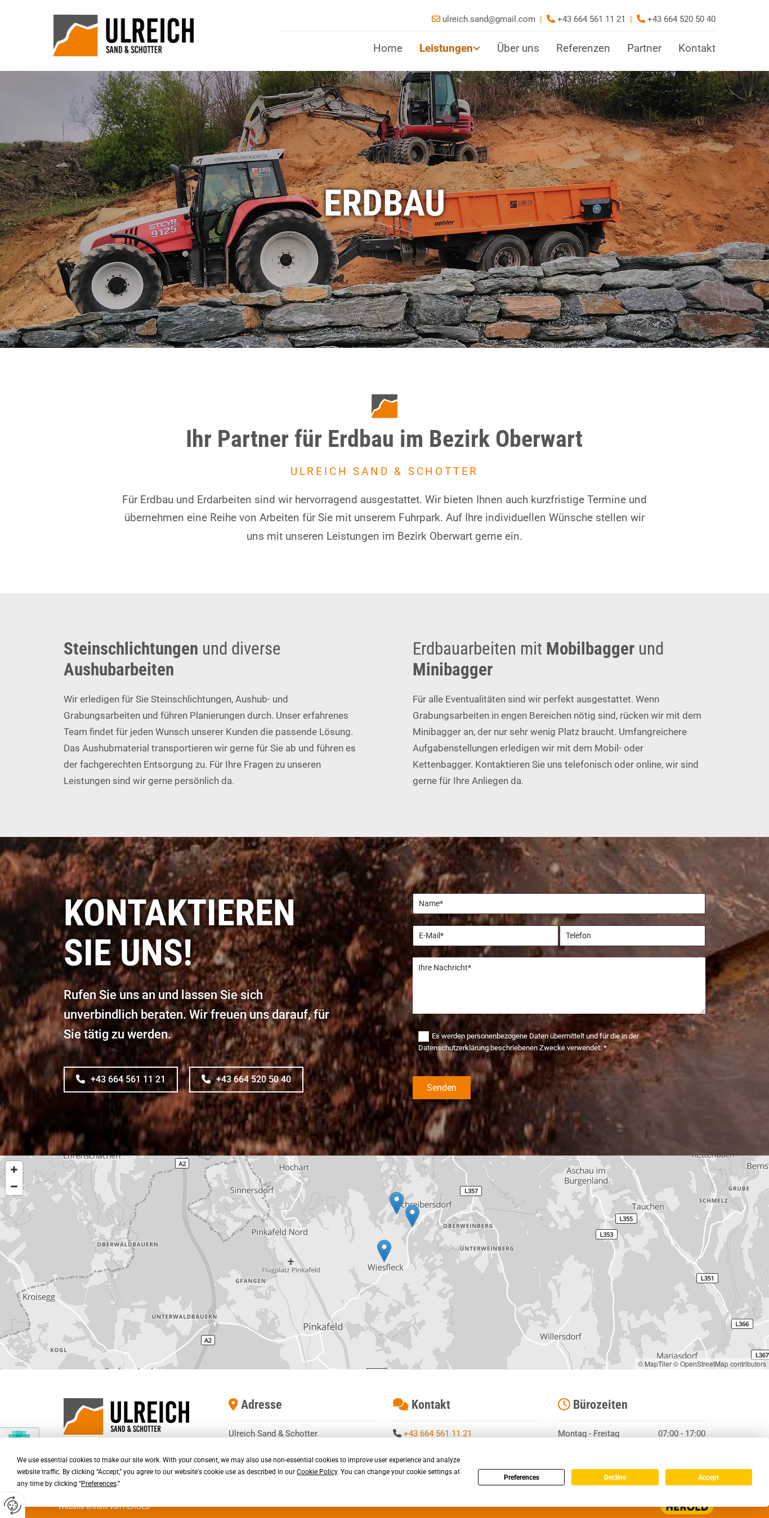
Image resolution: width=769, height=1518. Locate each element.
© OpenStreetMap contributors (719, 1363)
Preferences (521, 1477)
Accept (708, 1477)
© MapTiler (655, 1363)
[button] (121, 1079)
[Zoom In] (14, 1169)
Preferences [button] (99, 1484)
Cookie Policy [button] (317, 1472)
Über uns (518, 48)
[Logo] (158, 35)
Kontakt (697, 48)
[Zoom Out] (14, 1186)
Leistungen (446, 48)
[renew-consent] (12, 1505)
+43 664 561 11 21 (438, 1434)
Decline (615, 1477)
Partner (644, 48)
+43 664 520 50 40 (681, 19)
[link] (441, 49)
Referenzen (583, 48)
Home (388, 48)
